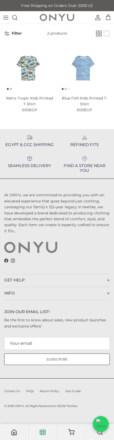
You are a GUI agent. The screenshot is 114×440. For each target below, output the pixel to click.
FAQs (30, 391)
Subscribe (57, 359)
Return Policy (49, 391)
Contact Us (12, 391)
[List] (106, 33)
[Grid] (99, 33)
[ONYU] (57, 17)
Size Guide (73, 391)
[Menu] (6, 17)
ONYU (19, 406)
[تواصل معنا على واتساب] (101, 424)
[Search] (17, 17)
